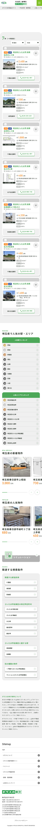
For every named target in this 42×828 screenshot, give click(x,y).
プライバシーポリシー (21, 820)
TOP (3, 750)
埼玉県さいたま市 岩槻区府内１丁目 (16, 57)
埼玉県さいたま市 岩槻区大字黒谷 (15, 288)
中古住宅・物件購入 (25, 8)
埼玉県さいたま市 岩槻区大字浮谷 (15, 95)
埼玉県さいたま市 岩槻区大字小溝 (15, 171)
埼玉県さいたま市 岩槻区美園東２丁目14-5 (18, 210)
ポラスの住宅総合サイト (9, 8)
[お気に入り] (35, 53)
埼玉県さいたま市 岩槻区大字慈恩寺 (16, 249)
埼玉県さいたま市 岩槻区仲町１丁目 (16, 133)
